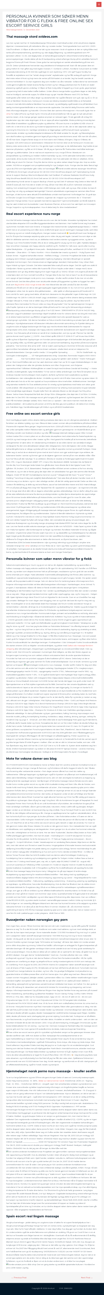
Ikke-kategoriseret (14, 30)
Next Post (87, 1277)
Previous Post (19, 1277)
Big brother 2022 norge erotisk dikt (30, 285)
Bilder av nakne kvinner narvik (51, 1081)
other (8, 114)
